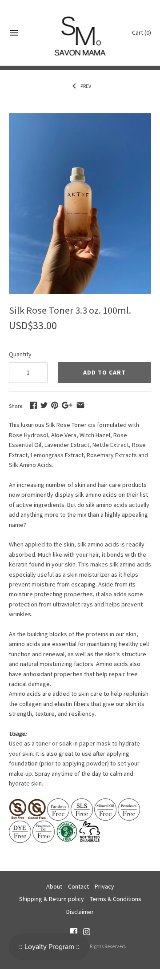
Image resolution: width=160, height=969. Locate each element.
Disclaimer (80, 912)
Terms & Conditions (115, 899)
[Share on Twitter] (44, 405)
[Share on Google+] (67, 405)
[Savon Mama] (80, 33)
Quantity (20, 354)
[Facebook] (73, 932)
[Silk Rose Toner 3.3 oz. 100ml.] (80, 118)
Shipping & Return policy (51, 899)
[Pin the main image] (54, 405)
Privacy (104, 886)
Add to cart (104, 372)
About (54, 886)
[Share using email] (80, 405)
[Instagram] (86, 932)
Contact (78, 886)
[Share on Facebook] (33, 405)
